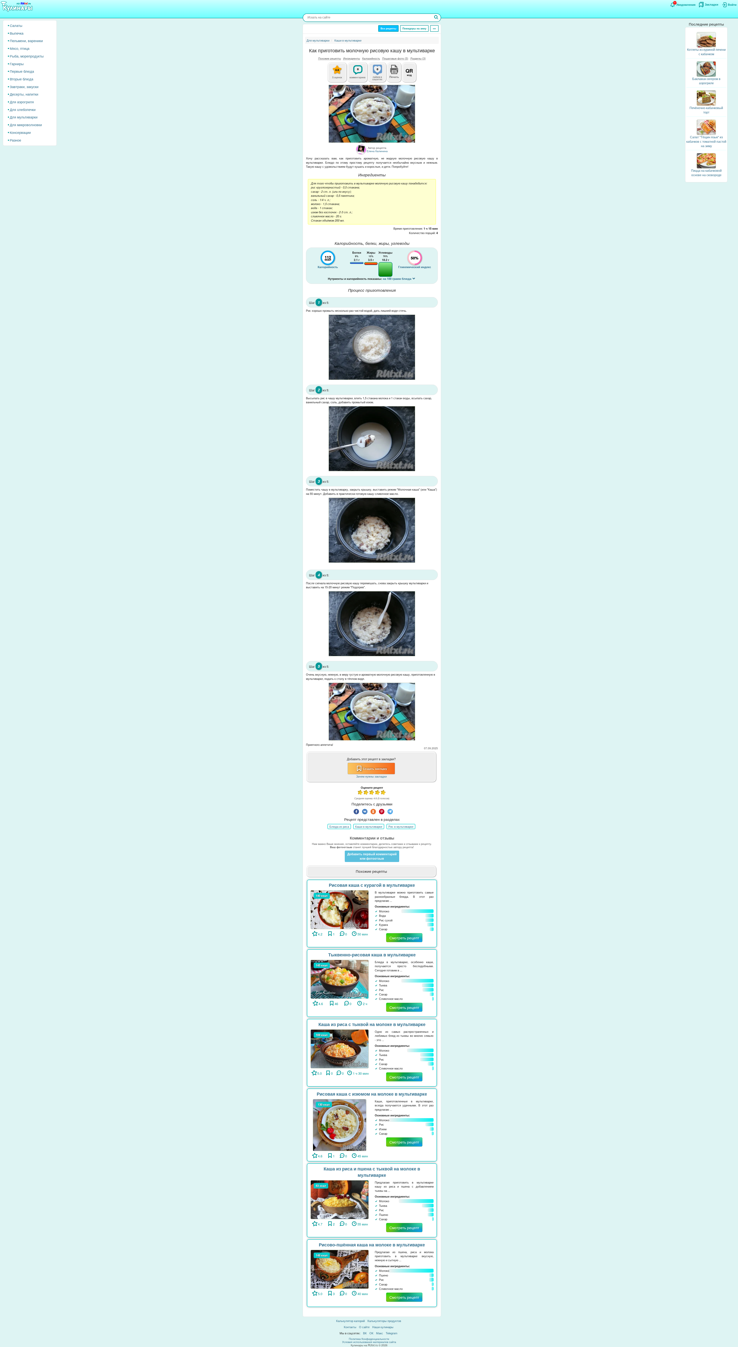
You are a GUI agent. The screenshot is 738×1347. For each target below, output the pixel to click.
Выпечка (16, 33)
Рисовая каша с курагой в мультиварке (372, 885)
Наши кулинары (382, 1327)
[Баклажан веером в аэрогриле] (706, 69)
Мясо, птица (19, 48)
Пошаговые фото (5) (395, 58)
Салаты (16, 25)
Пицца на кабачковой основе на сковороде (706, 172)
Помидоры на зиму (414, 28)
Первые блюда (22, 71)
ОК (371, 1333)
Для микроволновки (26, 124)
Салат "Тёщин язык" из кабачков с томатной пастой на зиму (706, 141)
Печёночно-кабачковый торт (706, 110)
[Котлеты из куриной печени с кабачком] (706, 39)
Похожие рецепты (329, 58)
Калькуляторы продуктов (384, 1321)
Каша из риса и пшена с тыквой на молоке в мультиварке (372, 1171)
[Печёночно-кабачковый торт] (706, 98)
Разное (15, 140)
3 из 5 (372, 793)
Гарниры (17, 63)
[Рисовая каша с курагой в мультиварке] (340, 909)
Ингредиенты (351, 58)
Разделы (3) (418, 58)
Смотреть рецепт (404, 937)
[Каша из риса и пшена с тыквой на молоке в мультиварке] (340, 1199)
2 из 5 (366, 793)
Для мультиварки (23, 116)
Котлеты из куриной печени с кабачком (706, 51)
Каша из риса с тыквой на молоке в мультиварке (372, 1024)
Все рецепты (388, 28)
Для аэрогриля (22, 101)
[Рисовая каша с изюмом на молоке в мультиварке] (339, 1125)
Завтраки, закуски (24, 86)
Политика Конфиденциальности (369, 1339)
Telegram (391, 1333)
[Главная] (17, 6)
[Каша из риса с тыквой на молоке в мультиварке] (340, 1048)
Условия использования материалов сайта (369, 1342)
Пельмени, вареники (26, 40)
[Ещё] (434, 28)
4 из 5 (378, 793)
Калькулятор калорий (350, 1321)
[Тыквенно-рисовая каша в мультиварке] (340, 979)
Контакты (350, 1327)
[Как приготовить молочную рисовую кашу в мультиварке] (372, 114)
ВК (365, 1333)
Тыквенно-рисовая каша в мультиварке (372, 954)
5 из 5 (383, 793)
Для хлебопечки (23, 109)
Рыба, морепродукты (27, 55)
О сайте (364, 1327)
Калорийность (371, 58)
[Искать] (436, 17)
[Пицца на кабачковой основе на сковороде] (706, 160)
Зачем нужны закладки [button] (371, 776)
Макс (379, 1333)
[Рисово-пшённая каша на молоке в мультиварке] (340, 1269)
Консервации (20, 132)
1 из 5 (360, 793)
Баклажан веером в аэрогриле (706, 81)
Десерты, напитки (24, 94)
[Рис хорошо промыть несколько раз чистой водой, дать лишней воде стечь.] (372, 347)
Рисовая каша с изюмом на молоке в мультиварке (372, 1094)
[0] (379, 74)
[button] (394, 76)
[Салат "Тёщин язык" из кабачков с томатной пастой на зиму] (706, 127)
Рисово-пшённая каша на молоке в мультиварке (372, 1244)
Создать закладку (375, 768)
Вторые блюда (21, 78)
